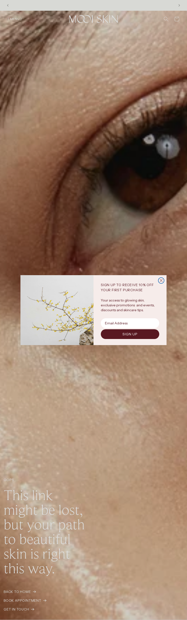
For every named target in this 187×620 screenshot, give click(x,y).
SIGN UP (130, 334)
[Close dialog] (161, 280)
